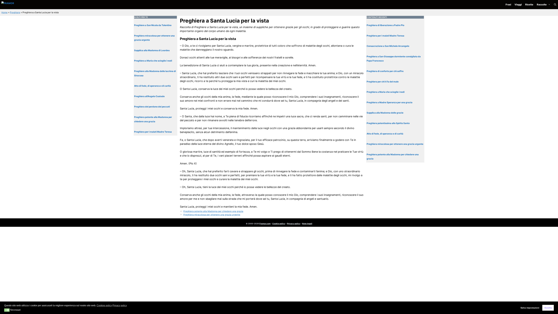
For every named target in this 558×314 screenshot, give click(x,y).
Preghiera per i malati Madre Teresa (153, 131)
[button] (555, 4)
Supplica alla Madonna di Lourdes (152, 50)
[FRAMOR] (16, 4)
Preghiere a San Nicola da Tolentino (152, 25)
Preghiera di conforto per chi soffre (385, 71)
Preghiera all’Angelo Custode (149, 96)
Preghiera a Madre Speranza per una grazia (389, 102)
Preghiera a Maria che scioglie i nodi (153, 60)
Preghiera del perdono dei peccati (152, 106)
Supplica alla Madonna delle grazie (385, 112)
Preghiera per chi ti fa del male (383, 81)
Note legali (307, 223)
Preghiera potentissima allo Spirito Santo (388, 123)
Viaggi (518, 4)
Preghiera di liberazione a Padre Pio (385, 25)
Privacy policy (293, 223)
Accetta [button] (548, 308)
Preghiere (15, 12)
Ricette (529, 4)
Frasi (508, 4)
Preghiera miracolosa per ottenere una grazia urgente (211, 214)
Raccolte (542, 4)
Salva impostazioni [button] (530, 308)
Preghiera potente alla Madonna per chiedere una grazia (213, 211)
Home (4, 12)
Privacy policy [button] (119, 305)
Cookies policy (104, 305)
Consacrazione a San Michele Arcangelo (388, 46)
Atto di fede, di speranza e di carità (152, 85)
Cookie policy (278, 223)
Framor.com (265, 223)
